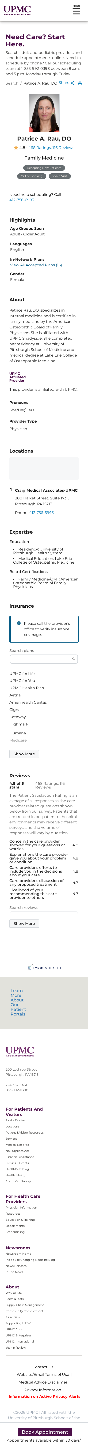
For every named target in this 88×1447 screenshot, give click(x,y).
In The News (14, 1272)
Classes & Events (17, 1163)
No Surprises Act (17, 1151)
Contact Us (43, 1367)
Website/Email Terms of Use (43, 1374)
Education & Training (20, 1219)
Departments (15, 1226)
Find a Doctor (15, 1120)
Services (11, 1138)
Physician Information (21, 1207)
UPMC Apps (14, 1329)
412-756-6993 (21, 200)
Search (12, 83)
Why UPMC (14, 1292)
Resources (13, 1213)
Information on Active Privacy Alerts (44, 1396)
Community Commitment (24, 1311)
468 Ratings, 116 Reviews (51, 148)
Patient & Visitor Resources (25, 1132)
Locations (12, 1126)
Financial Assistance (20, 1157)
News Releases (16, 1266)
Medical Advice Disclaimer (43, 1382)
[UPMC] (17, 10)
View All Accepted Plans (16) (36, 265)
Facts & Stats (15, 1299)
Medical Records (17, 1144)
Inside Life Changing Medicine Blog (30, 1259)
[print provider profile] (79, 83)
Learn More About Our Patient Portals (18, 1002)
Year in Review (16, 1347)
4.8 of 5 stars (16, 785)
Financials (13, 1317)
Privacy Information (43, 1390)
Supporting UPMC (18, 1323)
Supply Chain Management (25, 1305)
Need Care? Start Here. (35, 40)
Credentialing (15, 1232)
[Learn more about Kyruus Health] (44, 967)
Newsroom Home (18, 1253)
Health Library (15, 1175)
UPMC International (20, 1341)
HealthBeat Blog (17, 1169)
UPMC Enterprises (18, 1335)
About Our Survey (18, 1181)
